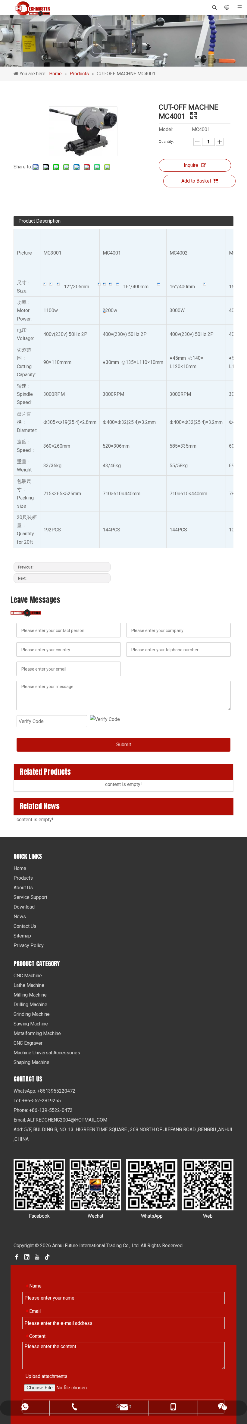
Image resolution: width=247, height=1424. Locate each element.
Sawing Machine (31, 1024)
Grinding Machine (32, 1014)
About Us (23, 887)
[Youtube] (37, 1257)
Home (20, 868)
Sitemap (22, 936)
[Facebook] (17, 1257)
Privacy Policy (29, 945)
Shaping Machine (31, 1062)
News (20, 916)
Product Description (39, 221)
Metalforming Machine (37, 1033)
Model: (166, 129)
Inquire (191, 165)
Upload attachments (46, 1376)
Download (24, 907)
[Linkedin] (27, 1257)
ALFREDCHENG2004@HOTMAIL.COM (67, 1120)
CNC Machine (28, 975)
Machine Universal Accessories (47, 1053)
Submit (123, 744)
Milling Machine (30, 995)
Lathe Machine (29, 985)
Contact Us (25, 926)
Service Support (30, 897)
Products (23, 878)
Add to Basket (196, 181)
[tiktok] (47, 1257)
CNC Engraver (28, 1043)
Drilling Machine (30, 1004)
